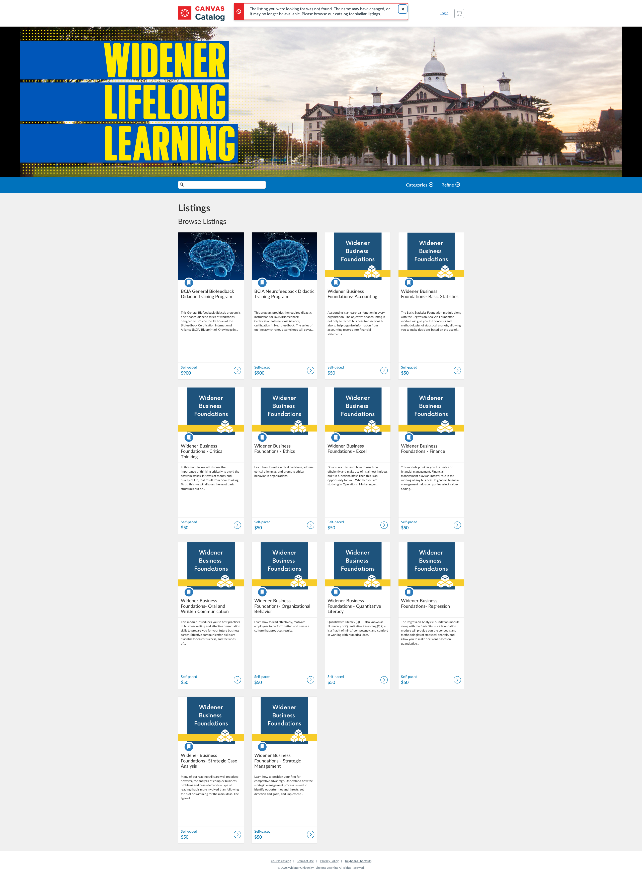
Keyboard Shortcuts (358, 861)
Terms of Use (305, 861)
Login (444, 13)
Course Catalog (281, 861)
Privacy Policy (329, 861)
